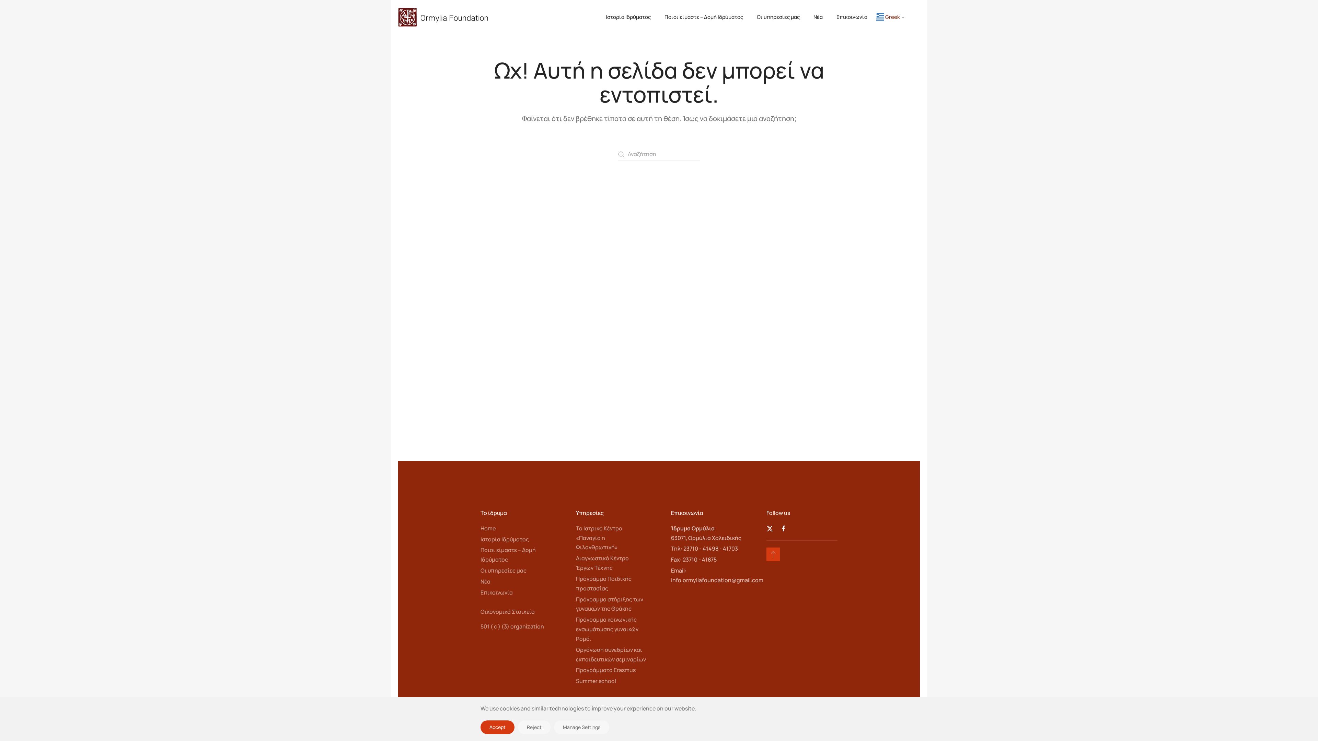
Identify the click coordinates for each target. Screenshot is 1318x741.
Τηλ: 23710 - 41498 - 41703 (704, 548)
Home (488, 528)
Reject (534, 727)
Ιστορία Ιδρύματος (628, 17)
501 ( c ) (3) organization (512, 626)
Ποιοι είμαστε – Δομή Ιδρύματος (703, 17)
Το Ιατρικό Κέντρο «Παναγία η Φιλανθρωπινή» (599, 538)
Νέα (818, 17)
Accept (497, 727)
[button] (773, 554)
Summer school (596, 681)
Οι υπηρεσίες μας (778, 17)
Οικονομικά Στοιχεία (508, 611)
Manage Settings (581, 727)
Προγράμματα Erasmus (606, 670)
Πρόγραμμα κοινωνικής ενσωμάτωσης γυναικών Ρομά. (607, 629)
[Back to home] (443, 17)
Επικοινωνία (851, 17)
